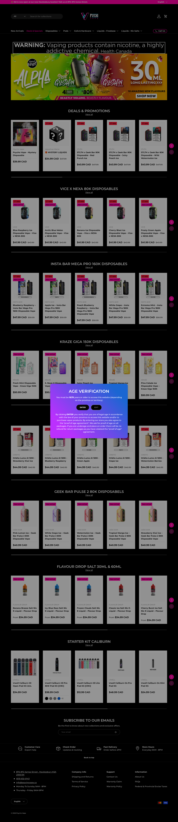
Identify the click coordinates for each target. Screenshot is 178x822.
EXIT (96, 407)
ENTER (83, 407)
